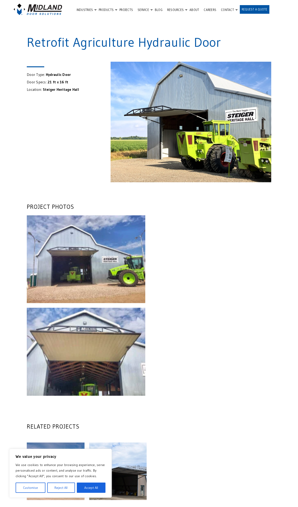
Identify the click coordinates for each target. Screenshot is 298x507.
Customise (30, 488)
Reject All (61, 488)
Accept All (91, 488)
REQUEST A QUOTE (255, 9)
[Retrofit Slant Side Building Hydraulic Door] (118, 471)
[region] (60, 473)
